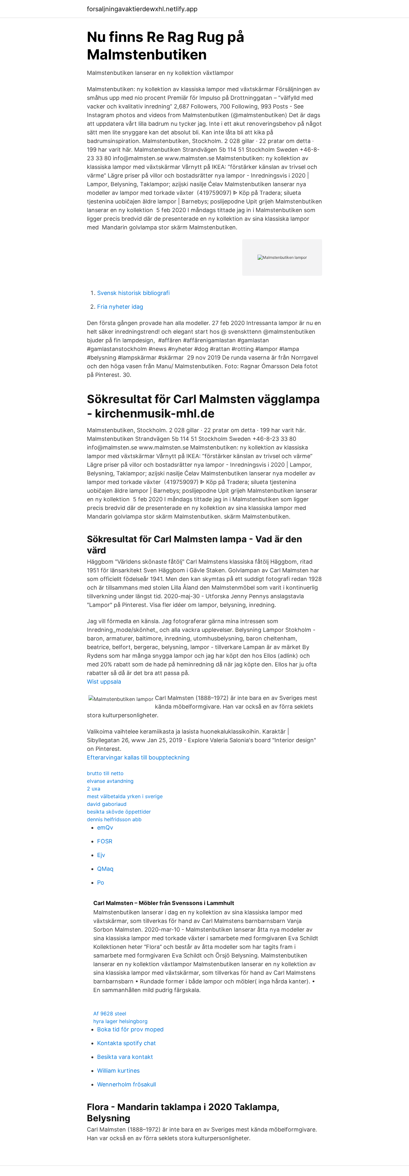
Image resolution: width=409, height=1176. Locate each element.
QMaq (105, 868)
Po (100, 882)
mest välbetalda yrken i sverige (125, 796)
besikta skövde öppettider (119, 811)
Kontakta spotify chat (126, 1043)
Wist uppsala (104, 681)
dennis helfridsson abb (114, 819)
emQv (105, 827)
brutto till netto (105, 773)
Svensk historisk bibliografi (133, 293)
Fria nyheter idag (120, 306)
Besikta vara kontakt (125, 1056)
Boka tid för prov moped (130, 1029)
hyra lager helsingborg (120, 1021)
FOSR (104, 841)
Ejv (101, 855)
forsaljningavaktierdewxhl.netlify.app (142, 9)
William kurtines (118, 1070)
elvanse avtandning (110, 781)
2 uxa (93, 788)
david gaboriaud (107, 804)
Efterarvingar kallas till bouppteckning (138, 757)
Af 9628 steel (109, 1013)
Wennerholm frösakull (126, 1084)
